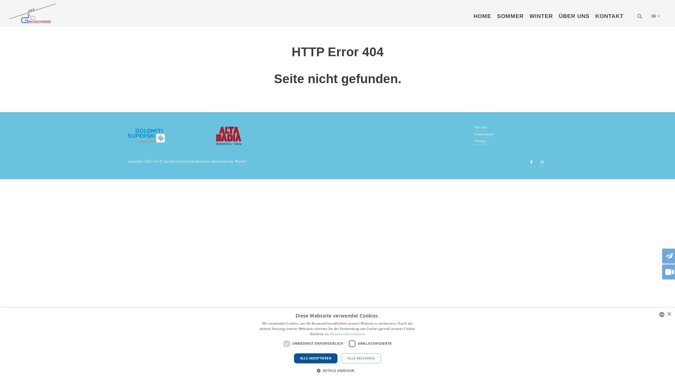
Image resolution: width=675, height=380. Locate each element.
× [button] (669, 314)
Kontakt (481, 127)
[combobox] (661, 314)
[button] (338, 370)
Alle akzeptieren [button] (315, 358)
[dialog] (337, 344)
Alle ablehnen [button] (361, 358)
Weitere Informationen (347, 334)
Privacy (480, 141)
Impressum (484, 134)
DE (653, 16)
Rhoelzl (241, 161)
